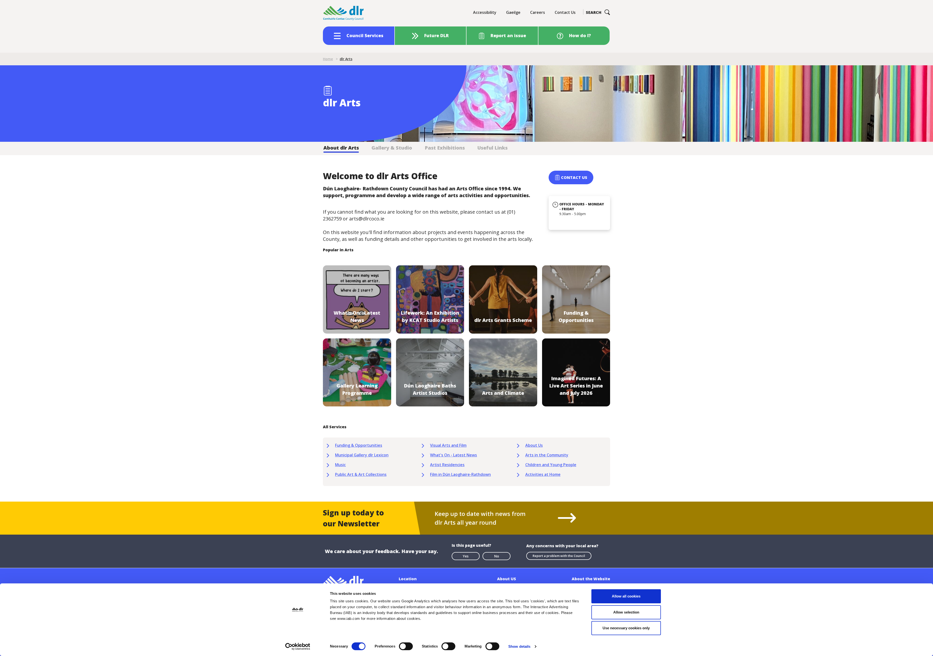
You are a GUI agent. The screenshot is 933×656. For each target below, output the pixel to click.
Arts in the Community (546, 455)
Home (328, 59)
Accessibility (484, 12)
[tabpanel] (466, 328)
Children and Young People (550, 464)
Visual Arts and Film (448, 445)
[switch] (406, 646)
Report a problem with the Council (559, 556)
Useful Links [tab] (492, 147)
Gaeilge (513, 12)
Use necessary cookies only (626, 628)
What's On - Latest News (453, 455)
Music (340, 464)
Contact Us (565, 12)
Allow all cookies (626, 596)
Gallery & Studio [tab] (391, 147)
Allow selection (626, 612)
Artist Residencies (447, 464)
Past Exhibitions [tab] (445, 147)
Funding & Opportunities (358, 445)
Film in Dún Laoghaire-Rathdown (460, 474)
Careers (537, 12)
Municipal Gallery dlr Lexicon (362, 455)
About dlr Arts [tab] (341, 147)
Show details (519, 646)
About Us (534, 445)
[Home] (343, 13)
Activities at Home (543, 474)
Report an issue (508, 35)
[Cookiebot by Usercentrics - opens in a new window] (297, 646)
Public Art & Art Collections (361, 474)
